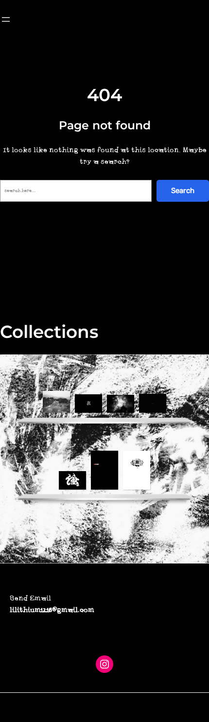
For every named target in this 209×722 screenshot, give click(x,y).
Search (182, 190)
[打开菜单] (6, 19)
